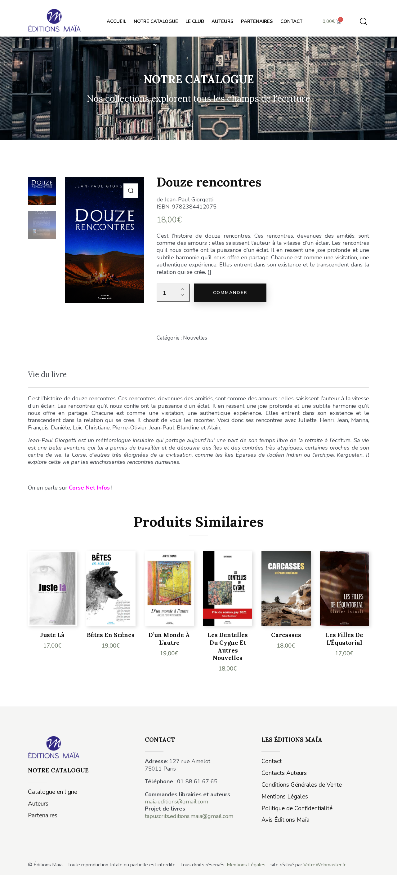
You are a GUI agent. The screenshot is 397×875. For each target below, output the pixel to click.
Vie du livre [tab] (47, 374)
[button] (130, 190)
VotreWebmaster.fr (324, 864)
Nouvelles (195, 337)
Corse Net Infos (89, 487)
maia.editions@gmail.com (176, 801)
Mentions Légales (246, 864)
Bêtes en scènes (111, 635)
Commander (230, 293)
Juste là (52, 635)
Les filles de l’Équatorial (344, 638)
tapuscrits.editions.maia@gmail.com (189, 816)
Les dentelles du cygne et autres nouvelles (227, 646)
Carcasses (286, 635)
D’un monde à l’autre (169, 638)
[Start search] (363, 21)
